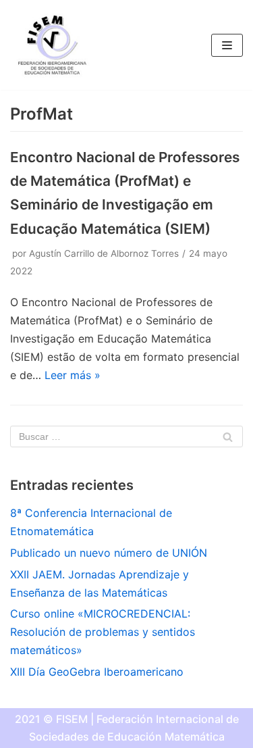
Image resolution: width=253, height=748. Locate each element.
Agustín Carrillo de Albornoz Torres (104, 253)
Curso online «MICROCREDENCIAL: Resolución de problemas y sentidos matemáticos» (102, 632)
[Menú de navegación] (227, 45)
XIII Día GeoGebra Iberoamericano (97, 671)
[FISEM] (50, 44)
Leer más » (73, 375)
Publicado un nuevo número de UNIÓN (108, 552)
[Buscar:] (126, 436)
